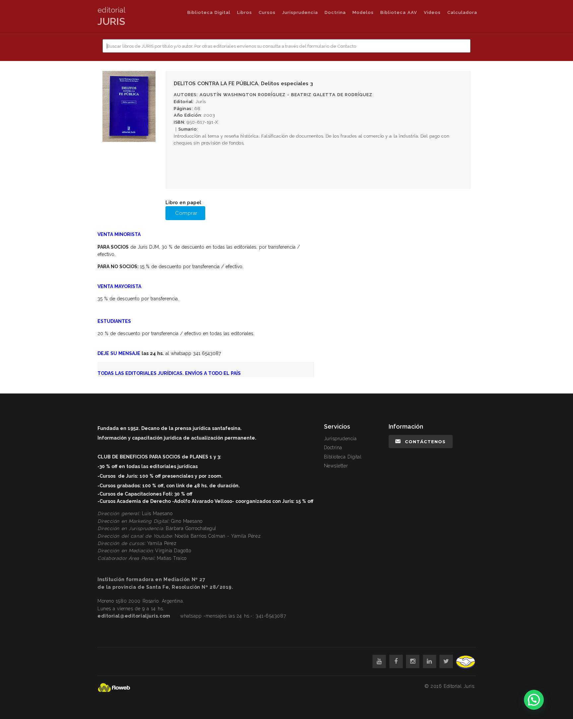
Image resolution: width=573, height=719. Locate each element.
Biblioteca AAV (398, 12)
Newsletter (336, 465)
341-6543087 (271, 616)
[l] (429, 661)
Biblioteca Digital (208, 12)
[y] (379, 661)
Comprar (186, 213)
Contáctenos (425, 441)
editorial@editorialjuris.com (133, 616)
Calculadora (462, 12)
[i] (412, 661)
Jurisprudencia (300, 12)
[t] (446, 661)
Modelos (363, 12)
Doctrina (335, 12)
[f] (396, 661)
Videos (432, 12)
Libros (244, 12)
